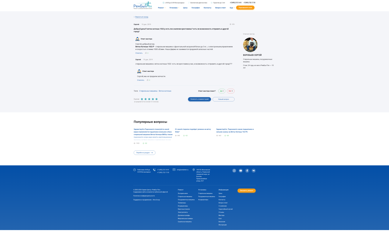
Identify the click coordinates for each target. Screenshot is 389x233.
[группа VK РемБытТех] (254, 171)
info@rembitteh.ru (182, 170)
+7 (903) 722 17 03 (163, 172)
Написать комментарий (199, 99)
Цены (185, 8)
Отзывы (221, 212)
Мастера (221, 215)
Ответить (139, 53)
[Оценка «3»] (149, 99)
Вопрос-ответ (220, 8)
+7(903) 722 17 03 (249, 2)
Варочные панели (184, 209)
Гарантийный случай (226, 209)
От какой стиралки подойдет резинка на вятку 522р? (193, 130)
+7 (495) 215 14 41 (163, 170)
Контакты (207, 8)
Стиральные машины (148, 91)
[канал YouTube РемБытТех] (241, 171)
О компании (223, 206)
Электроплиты (183, 212)
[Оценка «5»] (156, 99)
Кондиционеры (183, 206)
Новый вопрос (223, 99)
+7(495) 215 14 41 (236, 2)
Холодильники (183, 193)
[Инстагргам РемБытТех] (234, 171)
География (196, 8)
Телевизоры (182, 203)
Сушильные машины (185, 221)
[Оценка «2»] (145, 99)
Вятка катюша (165, 91)
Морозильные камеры (185, 218)
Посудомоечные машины (186, 199)
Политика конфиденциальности (144, 196)
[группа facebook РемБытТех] (247, 171)
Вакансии (222, 221)
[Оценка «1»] (142, 99)
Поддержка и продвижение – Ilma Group (146, 200)
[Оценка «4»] (153, 99)
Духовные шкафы (184, 215)
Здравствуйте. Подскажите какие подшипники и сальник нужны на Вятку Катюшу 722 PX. (235, 130)
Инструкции (223, 225)
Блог (220, 218)
